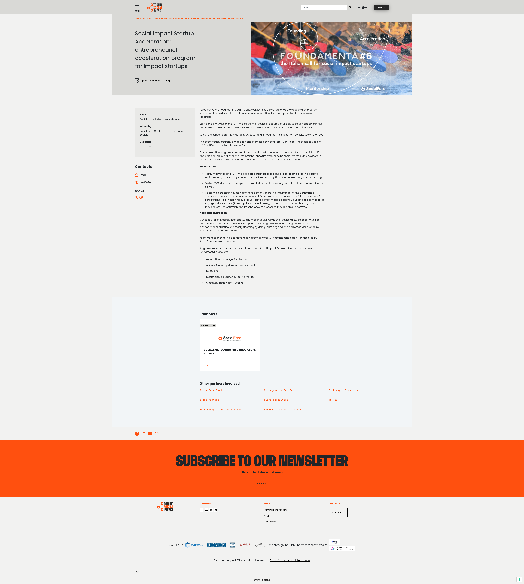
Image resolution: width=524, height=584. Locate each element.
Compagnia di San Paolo (280, 390)
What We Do (270, 521)
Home (137, 18)
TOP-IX (333, 400)
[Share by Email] (150, 434)
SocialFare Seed (211, 390)
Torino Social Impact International (290, 560)
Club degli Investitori (345, 390)
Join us (381, 7)
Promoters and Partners (275, 509)
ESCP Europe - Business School (221, 409)
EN (359, 7)
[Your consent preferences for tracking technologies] (519, 579)
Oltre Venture (209, 400)
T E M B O (266, 580)
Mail (143, 175)
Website (145, 182)
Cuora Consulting (276, 400)
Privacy (138, 572)
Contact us (338, 512)
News (266, 515)
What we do (146, 18)
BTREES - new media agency (283, 409)
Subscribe (262, 483)
